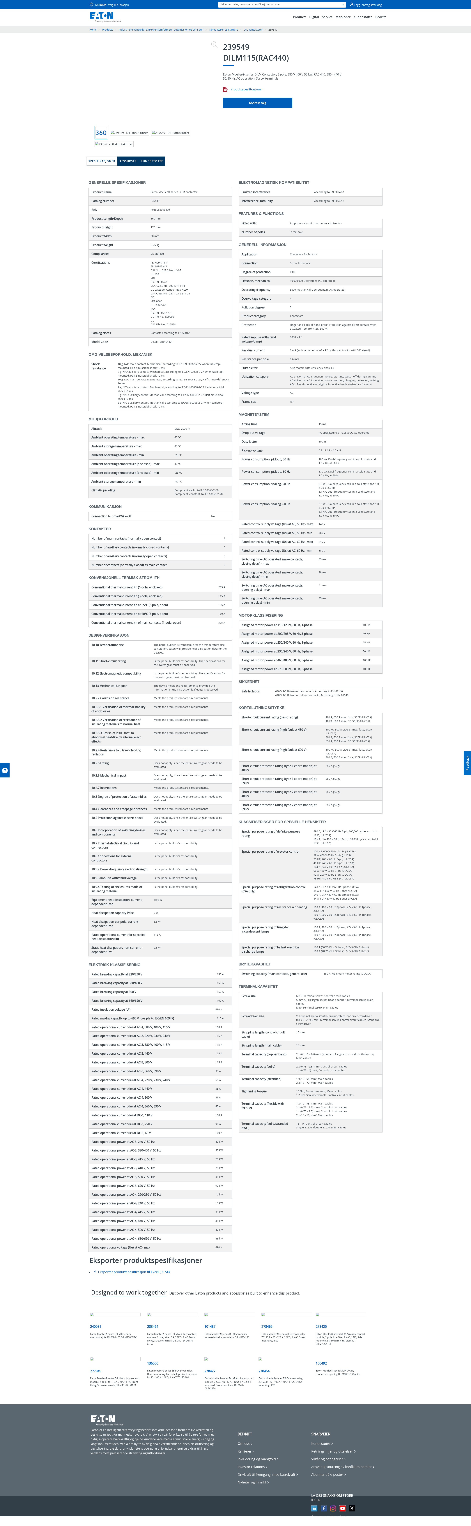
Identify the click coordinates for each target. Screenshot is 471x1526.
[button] (467, 763)
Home (93, 29)
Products (107, 29)
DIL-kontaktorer (253, 29)
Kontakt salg (257, 103)
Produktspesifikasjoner (246, 89)
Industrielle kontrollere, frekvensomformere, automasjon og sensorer (161, 29)
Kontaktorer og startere (223, 29)
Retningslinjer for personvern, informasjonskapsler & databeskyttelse (138, 1521)
